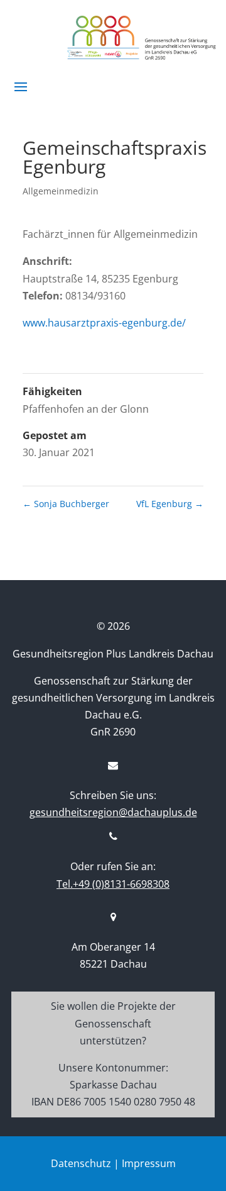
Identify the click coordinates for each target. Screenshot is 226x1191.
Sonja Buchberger (66, 504)
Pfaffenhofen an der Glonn (86, 409)
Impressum (149, 1163)
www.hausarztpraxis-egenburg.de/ (104, 323)
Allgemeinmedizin (61, 191)
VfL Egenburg (169, 504)
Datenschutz (81, 1163)
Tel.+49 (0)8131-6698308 (113, 884)
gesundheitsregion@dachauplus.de (113, 812)
